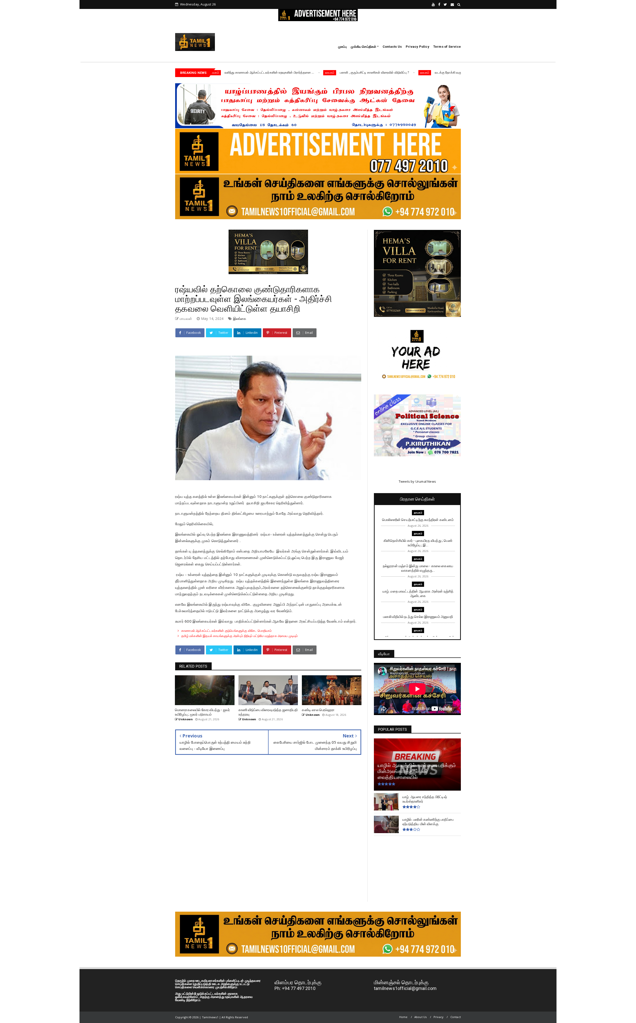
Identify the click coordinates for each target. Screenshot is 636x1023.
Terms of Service (447, 46)
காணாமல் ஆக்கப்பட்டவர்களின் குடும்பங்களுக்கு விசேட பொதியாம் (226, 630)
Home (403, 1017)
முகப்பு (342, 46)
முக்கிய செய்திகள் (363, 46)
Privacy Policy (417, 46)
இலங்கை (239, 318)
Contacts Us (392, 46)
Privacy (438, 1017)
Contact (455, 1017)
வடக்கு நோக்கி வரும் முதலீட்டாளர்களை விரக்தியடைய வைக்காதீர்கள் (421, 72)
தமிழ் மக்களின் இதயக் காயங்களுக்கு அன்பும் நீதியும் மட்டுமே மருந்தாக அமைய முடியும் (239, 636)
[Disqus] (268, 832)
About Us (420, 1017)
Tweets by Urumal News (417, 481)
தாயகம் (269, 72)
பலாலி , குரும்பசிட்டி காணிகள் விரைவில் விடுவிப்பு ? (313, 72)
